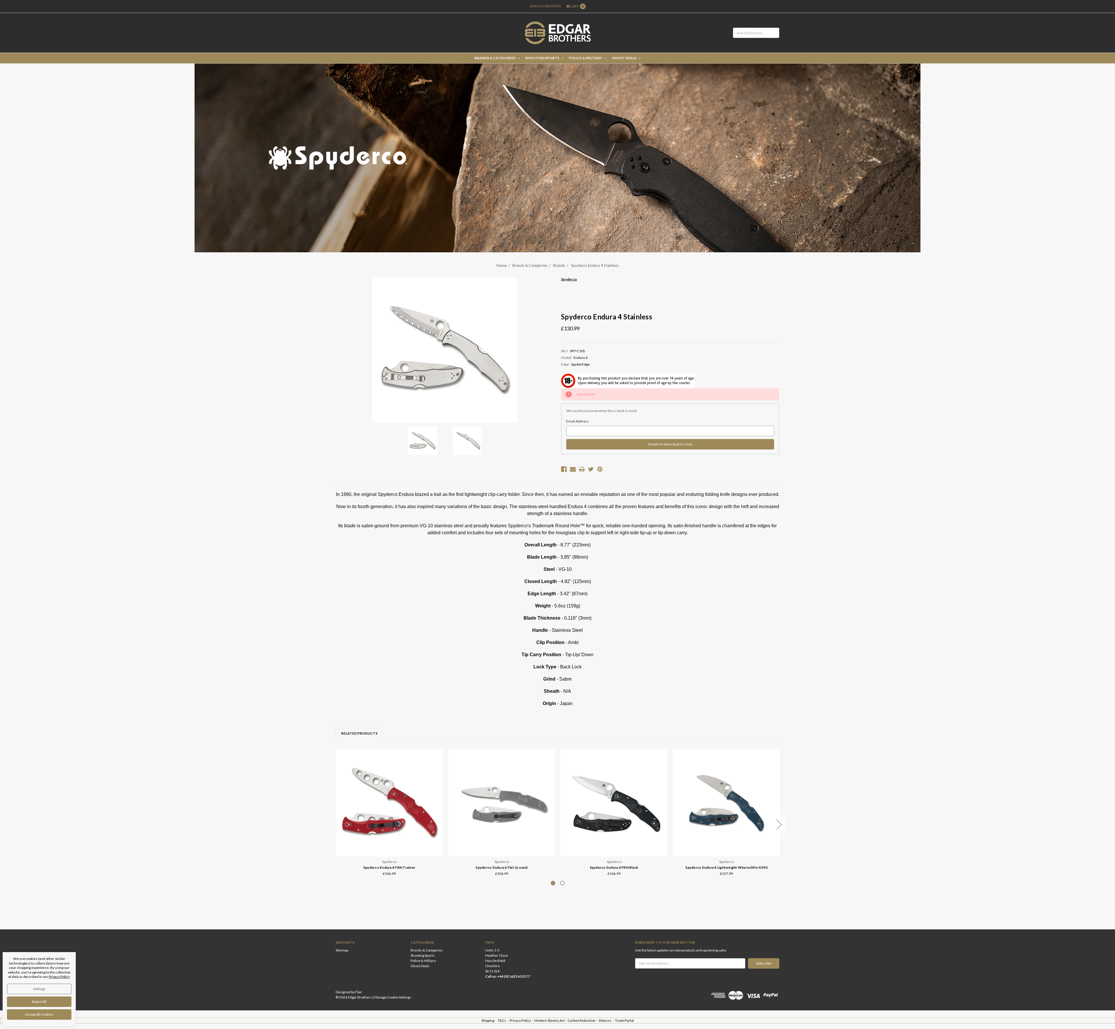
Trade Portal (624, 1020)
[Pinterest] (600, 469)
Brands (559, 265)
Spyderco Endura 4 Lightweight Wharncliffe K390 (726, 867)
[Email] (573, 469)
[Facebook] (564, 469)
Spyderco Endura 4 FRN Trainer (389, 867)
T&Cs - (504, 1020)
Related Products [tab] (359, 733)
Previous (336, 824)
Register (553, 6)
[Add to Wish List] (436, 763)
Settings (39, 989)
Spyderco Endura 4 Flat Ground (501, 867)
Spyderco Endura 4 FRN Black (614, 867)
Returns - (607, 1020)
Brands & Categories (495, 58)
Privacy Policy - (522, 1020)
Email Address (577, 421)
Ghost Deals (624, 58)
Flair (358, 992)
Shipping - (489, 1020)
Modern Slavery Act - (551, 1020)
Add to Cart (389, 840)
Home (502, 265)
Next (779, 824)
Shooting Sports (542, 58)
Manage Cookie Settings (392, 997)
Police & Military (586, 58)
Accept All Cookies (39, 1014)
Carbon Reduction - (583, 1020)
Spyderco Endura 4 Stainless (595, 265)
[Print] (582, 469)
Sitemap (342, 950)
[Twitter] (591, 469)
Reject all (39, 1001)
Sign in (536, 6)
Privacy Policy (59, 976)
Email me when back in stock (670, 444)
